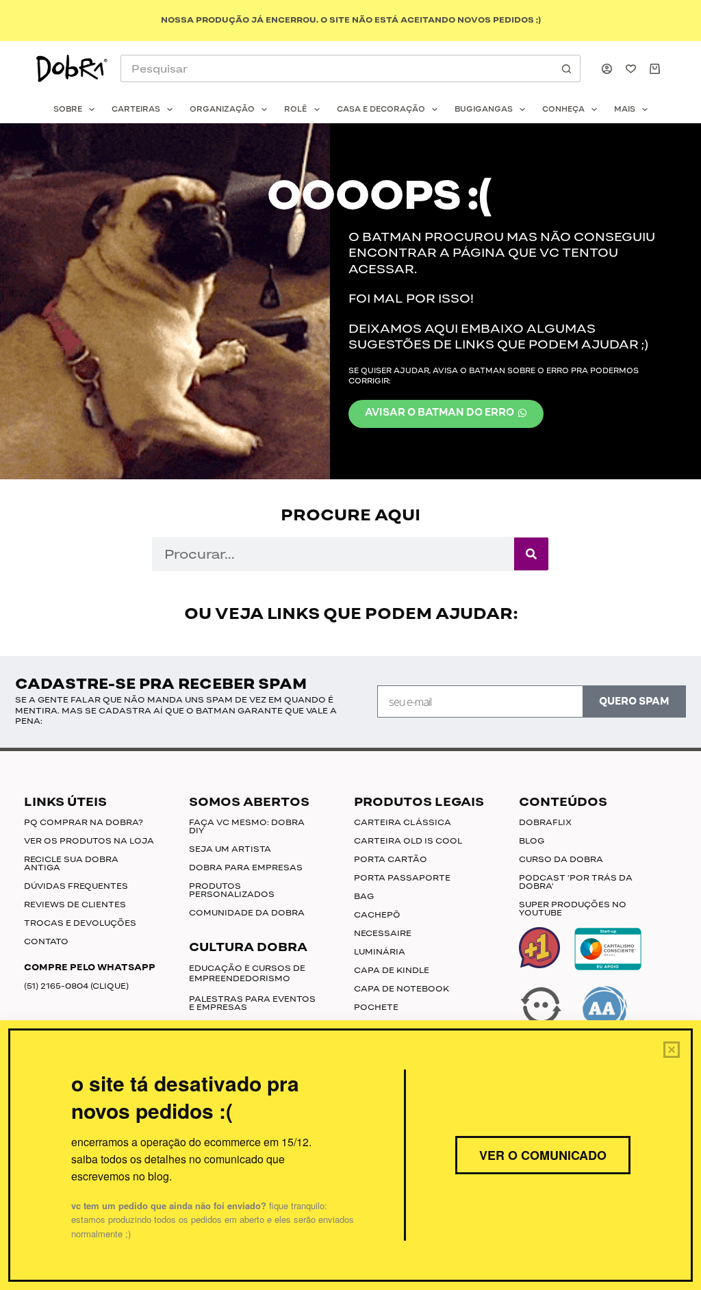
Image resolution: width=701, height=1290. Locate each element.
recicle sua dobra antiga (71, 863)
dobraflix (545, 822)
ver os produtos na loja (89, 841)
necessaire (382, 933)
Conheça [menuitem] (563, 109)
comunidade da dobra (247, 913)
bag (364, 896)
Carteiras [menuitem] (136, 109)
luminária (379, 952)
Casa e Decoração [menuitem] (381, 109)
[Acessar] (607, 69)
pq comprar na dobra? (83, 822)
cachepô (377, 915)
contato (46, 941)
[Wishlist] (631, 69)
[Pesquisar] (531, 554)
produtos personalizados (232, 890)
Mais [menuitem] (624, 109)
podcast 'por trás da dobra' (576, 882)
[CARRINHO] (657, 69)
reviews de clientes (75, 904)
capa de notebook (401, 989)
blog (531, 841)
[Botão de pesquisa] (567, 68)
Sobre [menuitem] (67, 109)
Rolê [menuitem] (295, 109)
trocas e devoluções (80, 923)
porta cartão (390, 859)
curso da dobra (561, 859)
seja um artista (230, 849)
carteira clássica (402, 822)
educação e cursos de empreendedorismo (247, 973)
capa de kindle (391, 970)
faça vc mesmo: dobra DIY (247, 826)
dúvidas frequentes (76, 886)
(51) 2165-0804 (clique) (76, 986)
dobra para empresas (246, 867)
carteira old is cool (408, 841)
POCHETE (376, 1007)
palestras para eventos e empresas (252, 1003)
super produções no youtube (572, 909)
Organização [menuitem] (222, 109)
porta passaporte (402, 878)
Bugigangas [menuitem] (484, 109)
